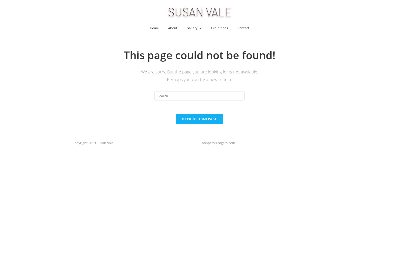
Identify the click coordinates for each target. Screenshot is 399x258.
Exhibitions (219, 28)
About (172, 28)
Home (154, 28)
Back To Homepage (199, 119)
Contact (243, 28)
